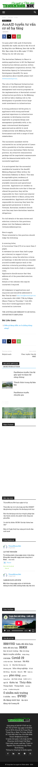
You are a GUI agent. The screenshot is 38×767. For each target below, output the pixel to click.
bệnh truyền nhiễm (12, 654)
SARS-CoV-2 (27, 679)
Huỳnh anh (6, 354)
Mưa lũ (20, 672)
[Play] (5, 631)
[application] (19, 623)
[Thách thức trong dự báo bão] (7, 384)
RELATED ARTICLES (10, 364)
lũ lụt (31, 668)
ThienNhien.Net (14, 546)
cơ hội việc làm (8, 661)
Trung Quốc (8, 686)
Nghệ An (30, 672)
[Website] (30, 754)
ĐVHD (22, 696)
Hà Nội (26, 661)
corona (6, 658)
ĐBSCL (14, 697)
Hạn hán (5, 665)
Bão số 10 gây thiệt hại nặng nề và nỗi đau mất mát (18, 530)
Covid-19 (18, 658)
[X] (9, 36)
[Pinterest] (14, 36)
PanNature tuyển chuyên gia (21, 393)
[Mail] (19, 754)
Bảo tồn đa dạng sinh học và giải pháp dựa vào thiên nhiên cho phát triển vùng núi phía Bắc (18, 516)
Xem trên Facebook (8, 566)
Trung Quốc (19, 686)
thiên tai (13, 682)
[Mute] (30, 631)
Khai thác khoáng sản (19, 665)
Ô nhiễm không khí (13, 689)
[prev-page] (3, 402)
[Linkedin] (13, 754)
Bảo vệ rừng (24, 651)
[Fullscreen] (33, 631)
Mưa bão (13, 672)
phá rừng (14, 675)
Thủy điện (25, 682)
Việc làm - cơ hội (13, 17)
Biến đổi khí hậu (10, 648)
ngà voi (5, 675)
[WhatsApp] (19, 36)
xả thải (5, 689)
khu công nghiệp (20, 668)
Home (4, 17)
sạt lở (5, 682)
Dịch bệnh (17, 661)
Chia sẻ (7, 568)
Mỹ (25, 672)
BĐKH (23, 647)
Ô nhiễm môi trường (15, 693)
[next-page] (6, 402)
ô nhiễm (6, 696)
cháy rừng (25, 654)
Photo (9, 563)
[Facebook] (4, 36)
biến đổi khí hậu (24, 644)
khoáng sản (7, 668)
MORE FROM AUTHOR (11, 367)
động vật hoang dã (11, 703)
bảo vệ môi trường (10, 651)
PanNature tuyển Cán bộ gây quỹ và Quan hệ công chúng (24, 374)
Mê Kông (6, 672)
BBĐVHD (9, 644)
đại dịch (24, 700)
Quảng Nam (6, 679)
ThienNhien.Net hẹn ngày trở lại (15, 503)
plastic (24, 676)
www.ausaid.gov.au (9, 78)
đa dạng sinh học (11, 700)
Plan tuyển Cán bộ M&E (28, 355)
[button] (3, 12)
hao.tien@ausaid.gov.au (26, 295)
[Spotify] (24, 754)
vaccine (27, 686)
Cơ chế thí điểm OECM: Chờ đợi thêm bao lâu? (18, 523)
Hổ (10, 665)
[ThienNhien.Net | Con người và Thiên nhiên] (19, 5)
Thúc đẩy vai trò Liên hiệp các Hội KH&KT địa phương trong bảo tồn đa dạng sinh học (18, 508)
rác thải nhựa (16, 679)
